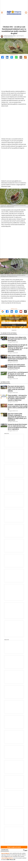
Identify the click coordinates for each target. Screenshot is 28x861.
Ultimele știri (5, 382)
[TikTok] (25, 311)
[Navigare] (2, 12)
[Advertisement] (14, 5)
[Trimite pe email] (21, 57)
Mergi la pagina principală (14, 847)
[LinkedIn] (7, 57)
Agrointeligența (5, 853)
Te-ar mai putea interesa (8, 333)
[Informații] (26, 12)
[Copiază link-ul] (25, 57)
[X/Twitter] (16, 311)
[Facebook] (2, 57)
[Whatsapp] (16, 57)
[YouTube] (21, 311)
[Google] (2, 311)
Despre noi (4, 849)
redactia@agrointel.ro (7, 858)
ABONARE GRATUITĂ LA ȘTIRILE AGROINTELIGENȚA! (14, 318)
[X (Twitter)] (11, 57)
